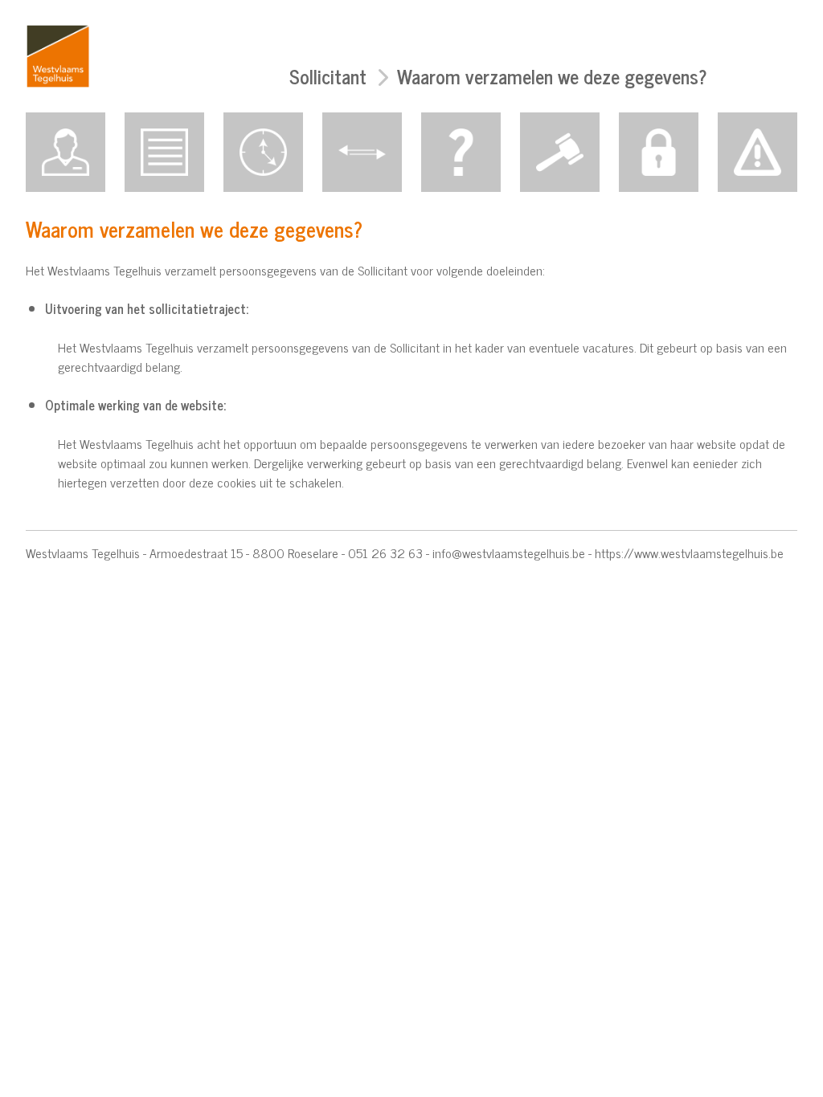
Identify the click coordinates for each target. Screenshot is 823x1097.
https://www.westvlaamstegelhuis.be (689, 552)
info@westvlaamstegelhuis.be (508, 552)
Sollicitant (327, 76)
